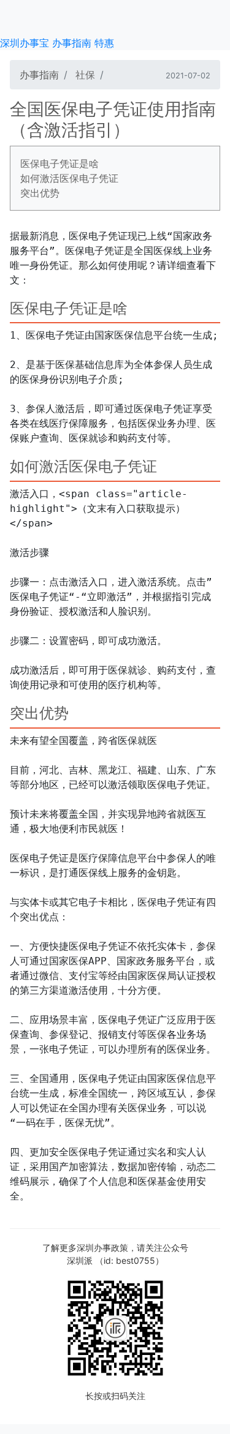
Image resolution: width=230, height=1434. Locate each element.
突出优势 (39, 193)
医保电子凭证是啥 (59, 163)
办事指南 (71, 43)
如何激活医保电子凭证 (69, 178)
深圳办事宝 (24, 43)
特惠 (104, 43)
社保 (85, 75)
